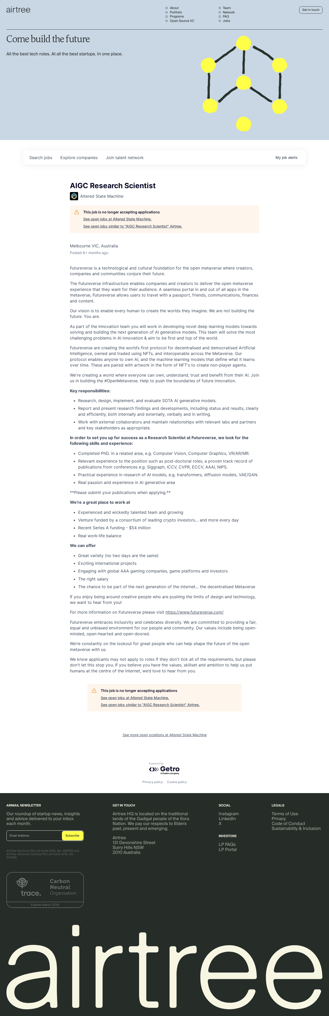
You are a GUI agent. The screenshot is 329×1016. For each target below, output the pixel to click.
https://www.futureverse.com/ (195, 612)
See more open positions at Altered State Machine (165, 735)
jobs (40, 157)
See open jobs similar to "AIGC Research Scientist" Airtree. (132, 226)
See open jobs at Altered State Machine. (117, 219)
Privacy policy (152, 782)
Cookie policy (177, 782)
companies (79, 157)
